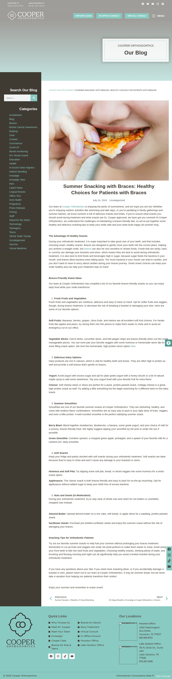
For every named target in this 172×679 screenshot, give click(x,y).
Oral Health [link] (15, 200)
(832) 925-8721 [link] (16, 6)
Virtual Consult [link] (136, 16)
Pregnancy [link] (15, 204)
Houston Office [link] (147, 623)
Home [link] (52, 90)
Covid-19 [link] (14, 147)
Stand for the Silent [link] (19, 220)
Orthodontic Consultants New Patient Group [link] (142, 676)
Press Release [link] (17, 208)
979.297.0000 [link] (146, 661)
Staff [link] (11, 216)
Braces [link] (13, 123)
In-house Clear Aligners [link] (21, 167)
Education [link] (14, 159)
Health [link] (12, 163)
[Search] (34, 97)
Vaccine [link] (13, 244)
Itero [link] (11, 183)
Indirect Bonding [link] (18, 171)
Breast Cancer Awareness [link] (23, 127)
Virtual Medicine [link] (17, 248)
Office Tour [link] (15, 196)
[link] (168, 343)
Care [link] (12, 135)
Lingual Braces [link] (17, 191)
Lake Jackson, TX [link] (36, 3)
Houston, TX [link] (13, 3)
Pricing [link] (13, 212)
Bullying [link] (13, 131)
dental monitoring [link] (18, 151)
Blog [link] (11, 119)
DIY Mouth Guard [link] (18, 155)
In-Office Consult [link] (109, 16)
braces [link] (87, 248)
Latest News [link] (16, 187)
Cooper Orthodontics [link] (73, 206)
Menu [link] (160, 16)
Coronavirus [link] (15, 143)
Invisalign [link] (14, 175)
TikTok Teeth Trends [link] (20, 236)
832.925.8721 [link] (146, 637)
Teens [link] (12, 232)
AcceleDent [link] (15, 115)
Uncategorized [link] (17, 240)
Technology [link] (15, 224)
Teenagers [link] (15, 228)
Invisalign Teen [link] (17, 179)
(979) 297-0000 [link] (36, 6)
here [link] (133, 346)
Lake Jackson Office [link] (150, 644)
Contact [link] (13, 139)
